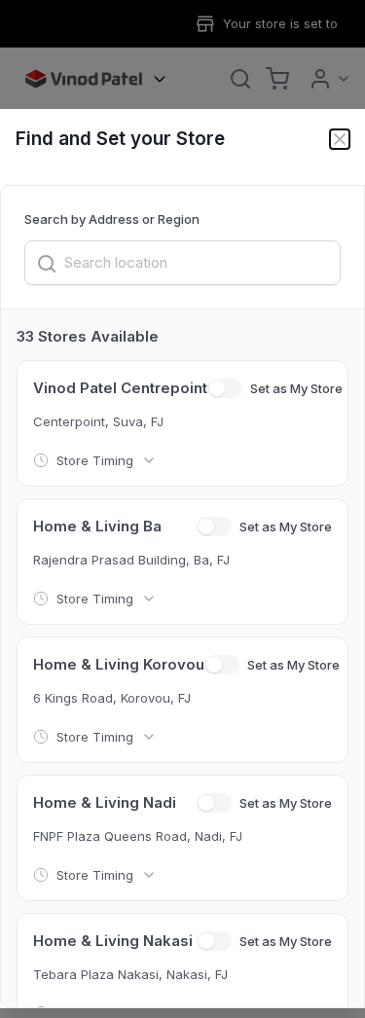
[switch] (224, 388)
